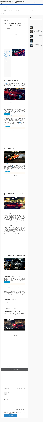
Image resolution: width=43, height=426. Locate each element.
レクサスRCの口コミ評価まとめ (7, 75)
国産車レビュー (6, 10)
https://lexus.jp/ (6, 100)
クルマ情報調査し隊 (5, 7)
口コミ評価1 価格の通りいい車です (8, 66)
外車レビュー (11, 10)
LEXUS (6, 366)
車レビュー (11, 366)
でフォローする (8, 388)
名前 (4, 409)
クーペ (8, 366)
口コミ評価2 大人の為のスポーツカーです (8, 69)
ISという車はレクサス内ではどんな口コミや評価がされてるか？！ (14, 115)
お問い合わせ (38, 10)
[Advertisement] (14, 42)
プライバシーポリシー (4, 13)
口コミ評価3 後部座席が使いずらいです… (8, 72)
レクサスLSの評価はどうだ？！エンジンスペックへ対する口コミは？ (37, 45)
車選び (18, 10)
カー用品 (29, 10)
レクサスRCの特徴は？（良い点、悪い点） (7, 56)
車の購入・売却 (33, 10)
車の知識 (21, 10)
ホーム (2, 10)
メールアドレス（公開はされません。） (19, 409)
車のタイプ (15, 10)
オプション (25, 10)
